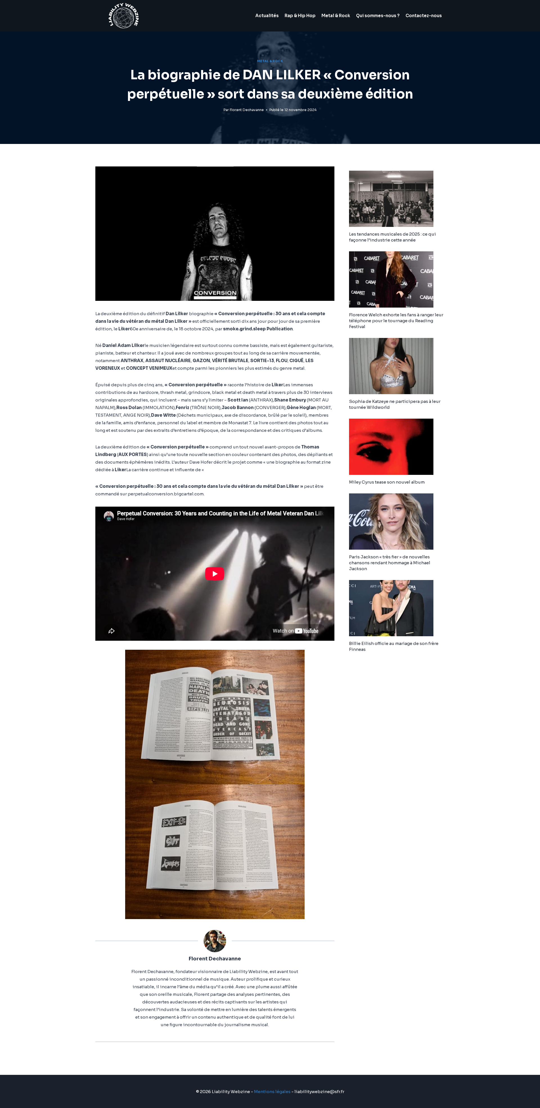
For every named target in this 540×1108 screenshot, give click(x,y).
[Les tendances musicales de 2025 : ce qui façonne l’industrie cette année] (397, 199)
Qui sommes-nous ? (378, 15)
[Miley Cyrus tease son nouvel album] (397, 447)
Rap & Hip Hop (300, 15)
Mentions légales (272, 1091)
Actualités (267, 15)
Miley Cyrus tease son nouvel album (387, 482)
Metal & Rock (335, 15)
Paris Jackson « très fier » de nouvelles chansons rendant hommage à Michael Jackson (389, 562)
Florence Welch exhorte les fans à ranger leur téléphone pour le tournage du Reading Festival (396, 320)
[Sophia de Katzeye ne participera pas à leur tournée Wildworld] (397, 366)
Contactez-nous (424, 15)
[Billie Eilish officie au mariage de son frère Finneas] (397, 608)
